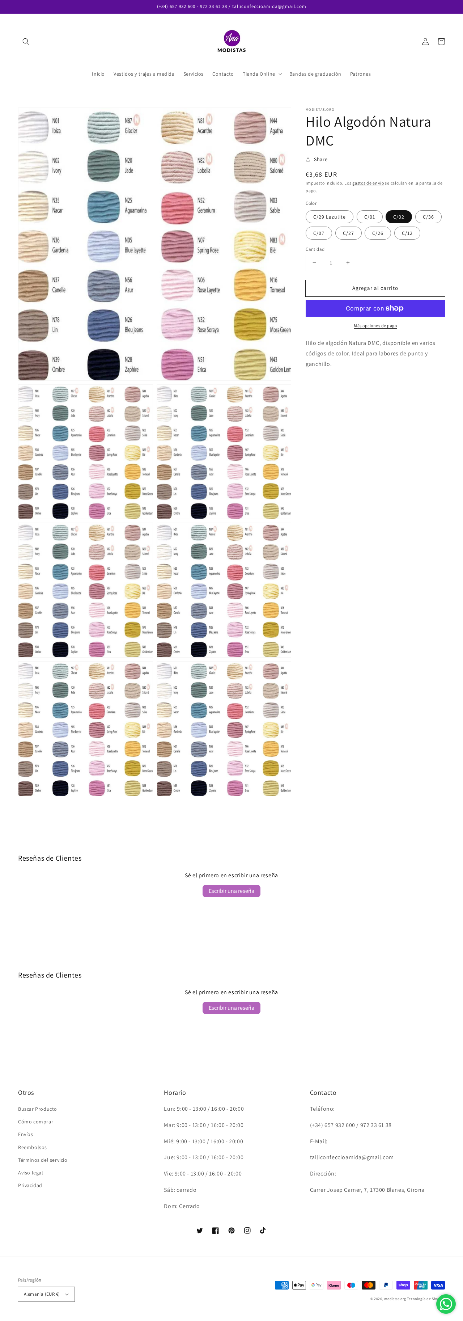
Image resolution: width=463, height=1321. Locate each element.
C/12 (407, 232)
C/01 (369, 216)
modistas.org (395, 1298)
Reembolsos (32, 1147)
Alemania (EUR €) (42, 1294)
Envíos (25, 1134)
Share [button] (320, 159)
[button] (26, 42)
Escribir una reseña (231, 891)
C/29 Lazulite (329, 216)
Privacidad (30, 1185)
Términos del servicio (43, 1160)
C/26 (377, 232)
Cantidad (315, 249)
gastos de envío (368, 183)
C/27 (348, 232)
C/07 (318, 232)
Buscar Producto (37, 1109)
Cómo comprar (35, 1121)
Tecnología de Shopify (426, 1298)
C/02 (398, 216)
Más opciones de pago (375, 325)
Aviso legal (30, 1172)
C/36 (428, 216)
